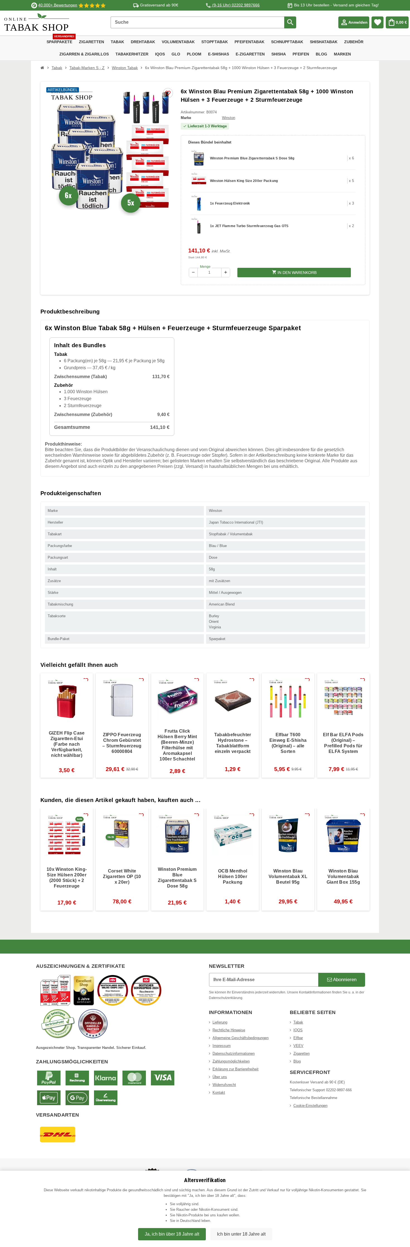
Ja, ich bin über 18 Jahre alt (172, 1234)
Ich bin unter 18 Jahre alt (241, 1234)
